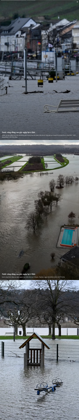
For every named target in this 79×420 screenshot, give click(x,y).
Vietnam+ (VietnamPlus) (3, 3)
